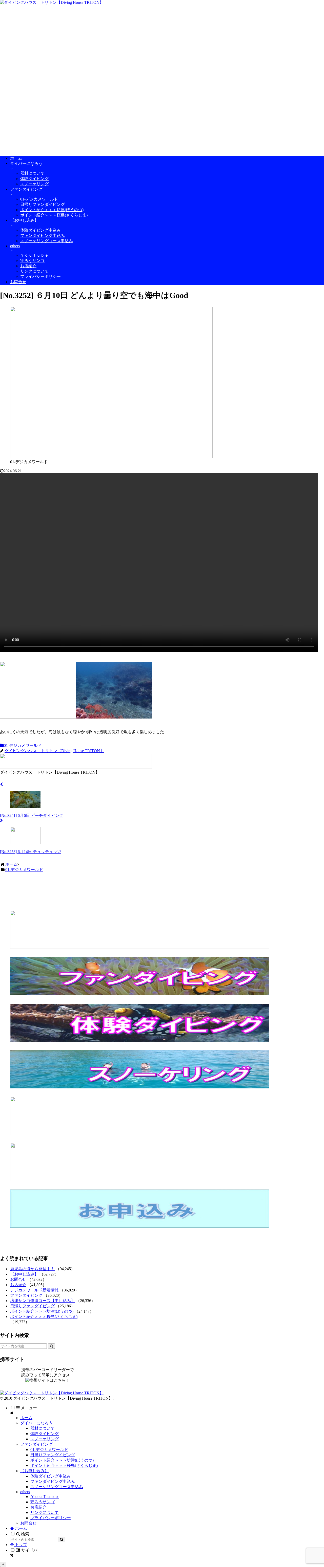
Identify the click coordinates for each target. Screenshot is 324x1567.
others (25, 1492)
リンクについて (44, 1512)
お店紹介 (18, 1285)
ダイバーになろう (36, 1423)
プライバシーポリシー (50, 1518)
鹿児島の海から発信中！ (32, 1269)
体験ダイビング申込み (50, 1476)
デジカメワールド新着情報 (34, 1290)
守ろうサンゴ (42, 1502)
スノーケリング (44, 1439)
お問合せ (18, 1279)
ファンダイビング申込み (52, 1481)
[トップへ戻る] (3, 1564)
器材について (42, 1428)
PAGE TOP (312, 1514)
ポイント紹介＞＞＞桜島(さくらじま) (43, 1316)
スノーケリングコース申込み (56, 1487)
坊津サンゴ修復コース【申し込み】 (42, 1301)
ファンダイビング (26, 1295)
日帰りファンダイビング (32, 1306)
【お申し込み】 (24, 1274)
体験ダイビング (44, 1433)
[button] (51, 1346)
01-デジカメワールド (23, 745)
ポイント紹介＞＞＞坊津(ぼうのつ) (41, 1311)
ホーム (26, 1418)
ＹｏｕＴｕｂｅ (44, 1496)
